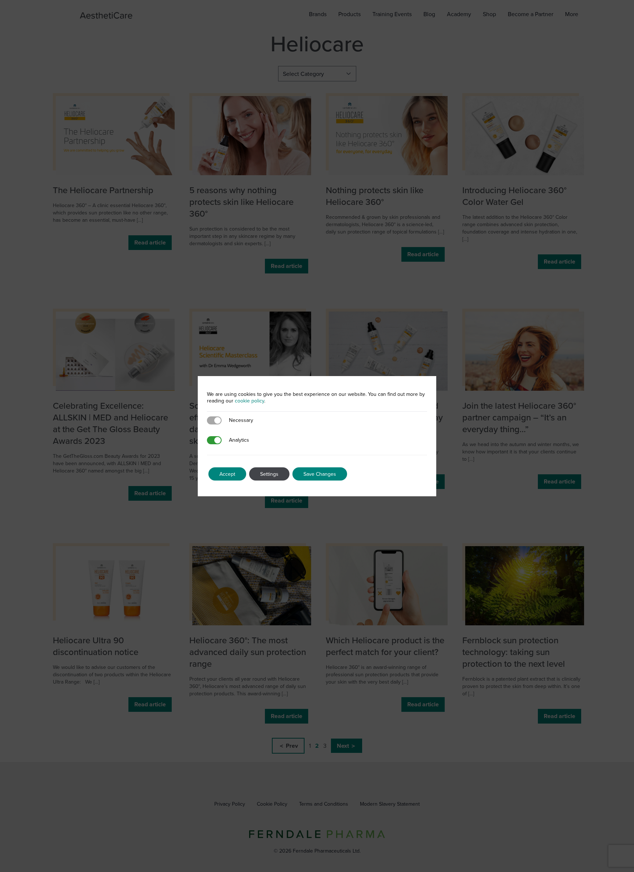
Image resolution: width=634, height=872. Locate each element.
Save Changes (319, 474)
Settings (269, 474)
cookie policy (249, 400)
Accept (227, 474)
